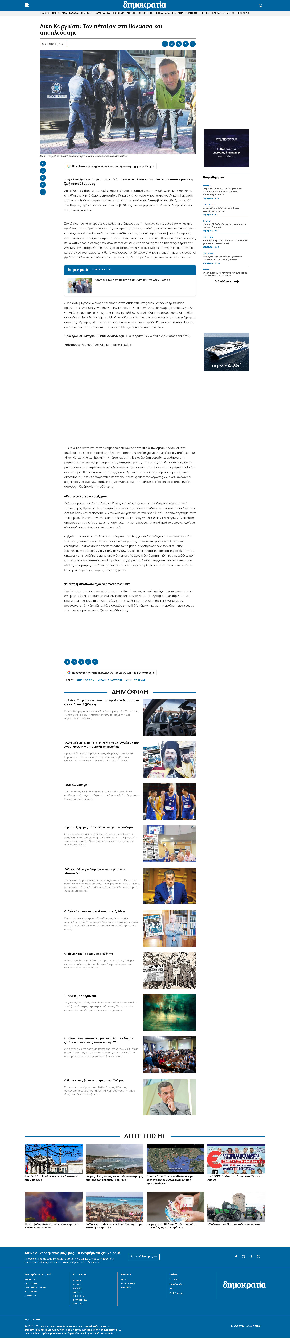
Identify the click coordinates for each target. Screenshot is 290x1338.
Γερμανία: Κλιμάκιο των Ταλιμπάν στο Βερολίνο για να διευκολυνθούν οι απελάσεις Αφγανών (223, 192)
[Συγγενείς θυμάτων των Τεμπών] (169, 843)
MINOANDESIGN (252, 1326)
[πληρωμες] (175, 1207)
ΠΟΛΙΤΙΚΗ (208, 237)
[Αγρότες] (236, 1207)
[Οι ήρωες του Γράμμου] (169, 970)
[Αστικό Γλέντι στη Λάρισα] (236, 1159)
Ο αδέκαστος (176, 1293)
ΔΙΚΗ (128, 680)
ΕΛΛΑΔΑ (207, 221)
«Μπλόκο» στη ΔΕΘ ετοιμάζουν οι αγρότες (234, 1224)
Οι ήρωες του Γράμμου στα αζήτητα (89, 953)
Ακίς (171, 1289)
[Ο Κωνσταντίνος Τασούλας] (169, 928)
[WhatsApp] (186, 44)
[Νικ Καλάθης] (169, 801)
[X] (172, 44)
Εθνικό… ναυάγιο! (76, 785)
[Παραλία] (114, 1207)
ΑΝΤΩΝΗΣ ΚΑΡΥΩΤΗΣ (109, 680)
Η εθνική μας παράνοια (80, 996)
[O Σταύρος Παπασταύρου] (169, 886)
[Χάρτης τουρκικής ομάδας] (175, 1159)
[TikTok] (251, 1257)
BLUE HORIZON (85, 680)
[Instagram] (243, 1257)
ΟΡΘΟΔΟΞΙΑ (209, 205)
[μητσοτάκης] (169, 717)
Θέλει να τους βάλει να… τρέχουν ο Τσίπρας (94, 1080)
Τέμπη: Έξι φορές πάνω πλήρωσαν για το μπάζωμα (98, 827)
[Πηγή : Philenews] (114, 1159)
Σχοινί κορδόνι (176, 1284)
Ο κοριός (174, 1279)
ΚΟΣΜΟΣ (207, 186)
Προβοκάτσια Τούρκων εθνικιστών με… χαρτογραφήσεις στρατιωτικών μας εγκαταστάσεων (171, 1180)
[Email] (193, 44)
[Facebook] (165, 44)
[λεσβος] (169, 1054)
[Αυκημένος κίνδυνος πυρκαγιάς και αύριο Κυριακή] (54, 1207)
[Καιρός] (54, 1159)
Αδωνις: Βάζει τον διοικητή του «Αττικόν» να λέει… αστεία (132, 280)
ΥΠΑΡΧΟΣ (139, 680)
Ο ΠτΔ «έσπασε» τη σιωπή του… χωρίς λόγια (94, 911)
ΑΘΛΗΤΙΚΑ (208, 253)
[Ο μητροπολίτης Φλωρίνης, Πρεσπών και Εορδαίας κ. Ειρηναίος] (169, 759)
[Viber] (179, 44)
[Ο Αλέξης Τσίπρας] (169, 1097)
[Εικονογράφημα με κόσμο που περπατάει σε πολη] (169, 1012)
